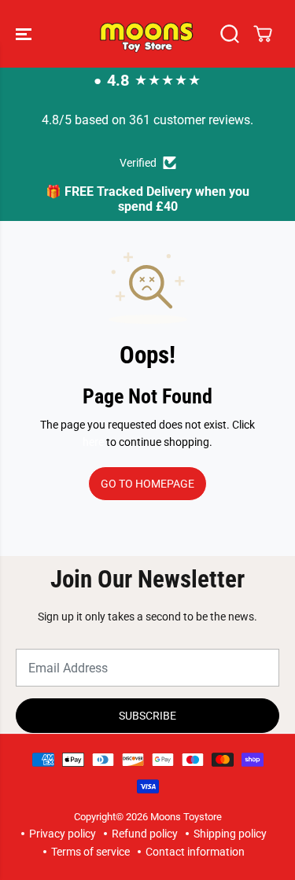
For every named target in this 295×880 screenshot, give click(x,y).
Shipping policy (230, 833)
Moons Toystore (186, 817)
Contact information (195, 851)
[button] (25, 34)
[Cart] (262, 33)
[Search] (229, 33)
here (93, 442)
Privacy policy (62, 833)
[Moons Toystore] (147, 33)
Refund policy (145, 833)
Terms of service (90, 851)
